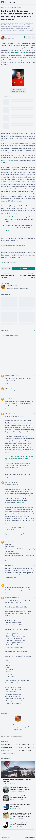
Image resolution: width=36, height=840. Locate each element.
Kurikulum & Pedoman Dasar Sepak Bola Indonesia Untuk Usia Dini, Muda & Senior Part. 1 (19, 219)
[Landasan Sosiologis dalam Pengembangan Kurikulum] (6, 801)
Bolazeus (30, 432)
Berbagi (24, 268)
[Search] (30, 2)
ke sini (30, 555)
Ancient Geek (7, 744)
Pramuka (13, 827)
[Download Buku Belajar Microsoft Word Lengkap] (6, 809)
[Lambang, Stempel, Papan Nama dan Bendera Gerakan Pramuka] (6, 828)
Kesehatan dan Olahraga (10, 262)
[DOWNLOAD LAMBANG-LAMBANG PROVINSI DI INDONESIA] (18, 777)
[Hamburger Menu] (34, 2)
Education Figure (7, 747)
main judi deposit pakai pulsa (14, 527)
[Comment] (32, 330)
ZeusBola (21, 503)
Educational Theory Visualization (26, 747)
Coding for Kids (25, 744)
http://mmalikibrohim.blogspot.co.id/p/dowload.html (13, 245)
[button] (6, 268)
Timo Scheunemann (18, 53)
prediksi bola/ (9, 529)
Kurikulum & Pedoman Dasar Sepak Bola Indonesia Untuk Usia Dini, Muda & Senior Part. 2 (19, 227)
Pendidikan (13, 791)
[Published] (16, 38)
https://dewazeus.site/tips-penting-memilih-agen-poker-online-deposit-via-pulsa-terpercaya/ (19, 458)
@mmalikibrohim (12, 286)
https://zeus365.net (11, 468)
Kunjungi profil (18, 729)
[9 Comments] (25, 37)
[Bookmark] (33, 38)
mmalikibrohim (8, 2)
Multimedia (6, 783)
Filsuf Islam (6, 750)
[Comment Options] (34, 376)
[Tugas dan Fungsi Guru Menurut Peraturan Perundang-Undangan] (6, 792)
